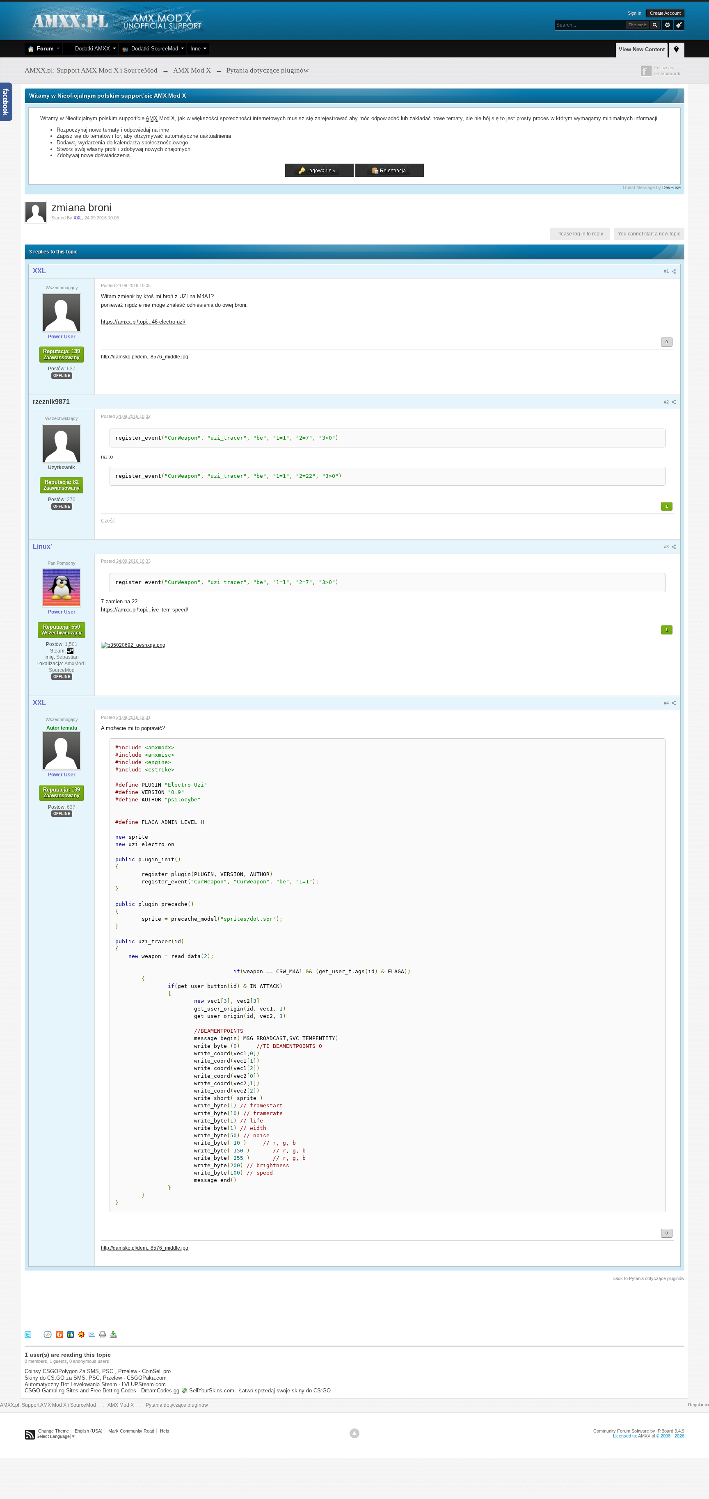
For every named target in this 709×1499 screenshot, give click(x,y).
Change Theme (53, 1430)
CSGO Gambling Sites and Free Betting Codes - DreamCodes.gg (102, 1390)
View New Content (642, 49)
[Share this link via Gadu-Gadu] (81, 1334)
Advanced (667, 25)
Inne (195, 49)
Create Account (665, 13)
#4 (667, 702)
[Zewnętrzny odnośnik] (133, 644)
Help (164, 1430)
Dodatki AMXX (91, 49)
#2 (667, 401)
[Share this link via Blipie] (59, 1334)
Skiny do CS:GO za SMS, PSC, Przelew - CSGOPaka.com (96, 1378)
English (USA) (89, 1430)
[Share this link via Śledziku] (70, 1334)
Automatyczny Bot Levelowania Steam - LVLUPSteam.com (95, 1384)
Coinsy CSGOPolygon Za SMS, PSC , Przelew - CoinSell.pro (98, 1371)
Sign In (634, 13)
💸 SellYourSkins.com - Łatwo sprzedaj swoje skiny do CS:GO (256, 1390)
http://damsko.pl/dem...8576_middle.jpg (144, 356)
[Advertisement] (174, 1304)
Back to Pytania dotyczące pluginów (648, 1278)
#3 (667, 546)
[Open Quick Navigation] (676, 49)
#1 (667, 271)
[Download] (113, 1334)
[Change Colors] (678, 24)
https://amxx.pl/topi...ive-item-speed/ (144, 610)
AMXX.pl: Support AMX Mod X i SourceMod (48, 1405)
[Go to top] (354, 1433)
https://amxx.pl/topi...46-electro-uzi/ (143, 322)
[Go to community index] (116, 20)
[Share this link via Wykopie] (47, 1334)
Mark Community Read (131, 1430)
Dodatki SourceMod (153, 49)
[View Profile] (61, 312)
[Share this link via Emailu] (92, 1334)
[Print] (102, 1334)
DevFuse (671, 187)
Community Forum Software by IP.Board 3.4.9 (638, 1430)
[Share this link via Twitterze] (28, 1334)
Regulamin (698, 1404)
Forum (44, 49)
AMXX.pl (646, 1435)
